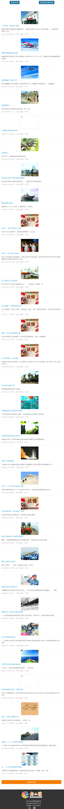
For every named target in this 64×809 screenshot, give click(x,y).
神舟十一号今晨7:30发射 (10, 253)
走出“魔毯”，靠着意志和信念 (11, 306)
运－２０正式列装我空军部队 (12, 767)
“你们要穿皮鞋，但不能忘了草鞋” (13, 511)
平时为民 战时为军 (8, 385)
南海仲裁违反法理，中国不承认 (12, 689)
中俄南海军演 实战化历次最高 (12, 410)
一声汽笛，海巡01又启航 (10, 25)
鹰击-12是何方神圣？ (9, 561)
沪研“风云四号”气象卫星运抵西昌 (13, 178)
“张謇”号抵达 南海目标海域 (11, 664)
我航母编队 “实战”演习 (9, 80)
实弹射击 (5, 153)
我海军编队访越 (7, 203)
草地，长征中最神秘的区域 (11, 333)
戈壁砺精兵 (5, 105)
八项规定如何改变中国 (9, 130)
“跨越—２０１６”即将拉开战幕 (12, 742)
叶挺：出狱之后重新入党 (10, 717)
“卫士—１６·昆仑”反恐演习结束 (12, 486)
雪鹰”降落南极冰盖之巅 (10, 53)
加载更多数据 (31, 782)
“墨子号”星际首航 (8, 461)
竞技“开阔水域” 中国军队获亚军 (12, 536)
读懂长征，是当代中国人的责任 (12, 612)
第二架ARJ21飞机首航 (9, 280)
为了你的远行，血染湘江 (10, 358)
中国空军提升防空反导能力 (11, 436)
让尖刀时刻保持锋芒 (9, 637)
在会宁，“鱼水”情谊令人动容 (11, 228)
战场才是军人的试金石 (9, 587)
